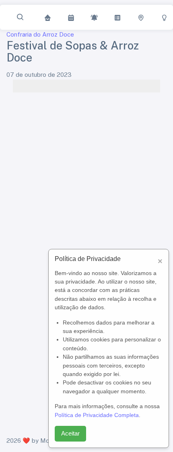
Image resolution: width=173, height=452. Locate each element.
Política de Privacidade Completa (97, 415)
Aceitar (70, 433)
